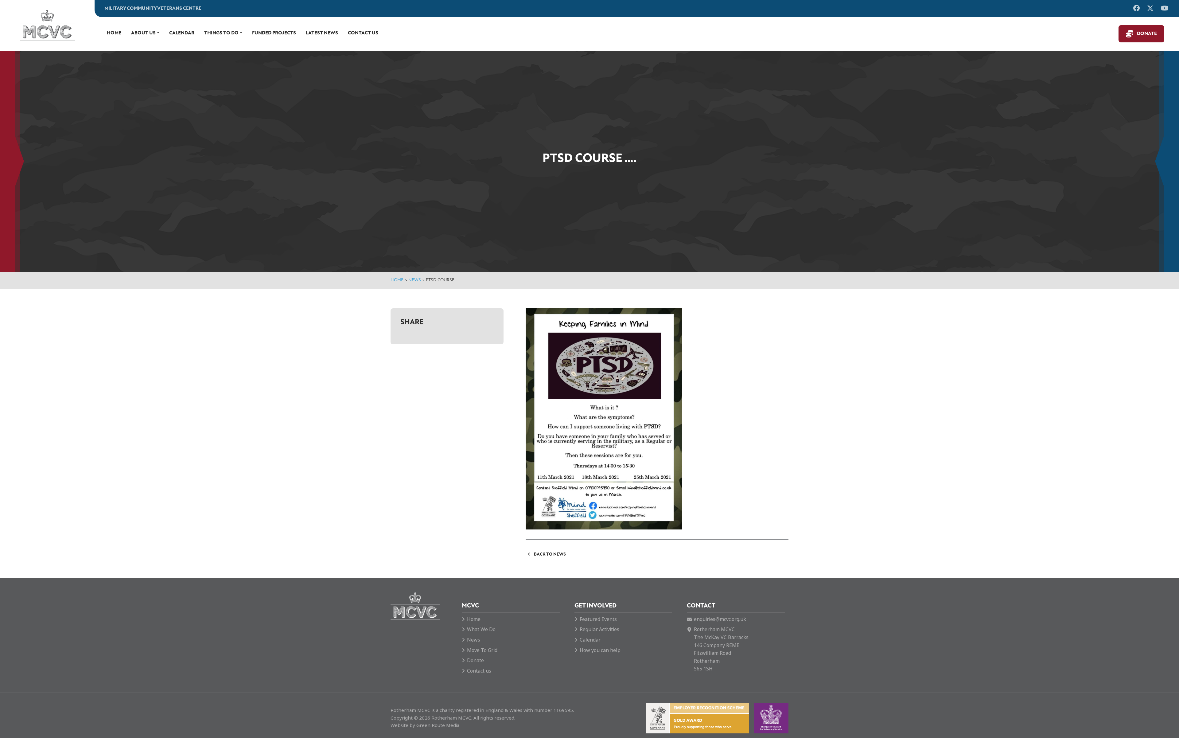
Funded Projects (274, 33)
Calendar (181, 33)
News (414, 280)
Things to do (221, 33)
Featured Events (598, 619)
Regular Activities (599, 629)
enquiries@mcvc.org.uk (720, 619)
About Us (143, 33)
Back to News (550, 554)
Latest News (322, 33)
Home (114, 33)
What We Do (481, 629)
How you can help (600, 650)
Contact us (363, 33)
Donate (1147, 33)
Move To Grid (482, 650)
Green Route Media (437, 725)
